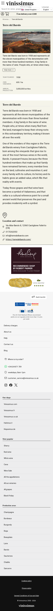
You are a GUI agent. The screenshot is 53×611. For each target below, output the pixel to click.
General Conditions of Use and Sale (26, 596)
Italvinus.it (8, 423)
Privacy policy (26, 588)
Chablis (7, 562)
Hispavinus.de (9, 429)
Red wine (7, 452)
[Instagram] (6, 386)
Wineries (6, 19)
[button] (2, 14)
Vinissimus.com (10, 404)
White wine (8, 458)
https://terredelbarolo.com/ (18, 239)
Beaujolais (8, 537)
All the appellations (12, 477)
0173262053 (11, 232)
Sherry (6, 446)
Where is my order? (16, 359)
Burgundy (8, 525)
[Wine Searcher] (26, 283)
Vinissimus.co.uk (11, 417)
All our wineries (10, 483)
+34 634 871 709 (14, 367)
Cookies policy (26, 581)
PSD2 (21, 304)
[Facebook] (11, 386)
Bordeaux (8, 518)
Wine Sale (8, 471)
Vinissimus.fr (9, 410)
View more (7, 70)
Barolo (6, 550)
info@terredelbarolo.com (17, 235)
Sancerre (7, 568)
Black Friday (9, 496)
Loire (6, 543)
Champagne (9, 512)
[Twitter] (16, 386)
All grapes (8, 489)
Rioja (6, 531)
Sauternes (8, 556)
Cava (6, 464)
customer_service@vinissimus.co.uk (23, 378)
